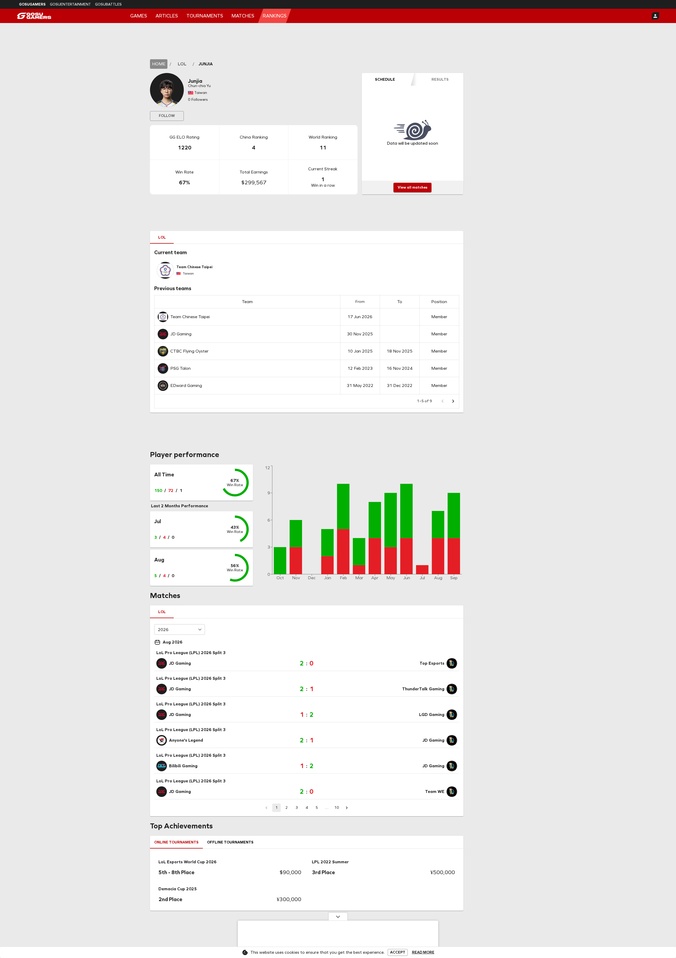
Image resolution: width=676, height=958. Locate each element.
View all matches (412, 187)
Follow (167, 115)
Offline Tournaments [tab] (230, 842)
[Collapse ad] (338, 916)
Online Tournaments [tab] (176, 842)
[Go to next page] (453, 401)
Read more (423, 952)
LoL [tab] (162, 237)
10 (336, 807)
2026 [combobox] (163, 629)
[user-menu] (655, 16)
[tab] (385, 79)
